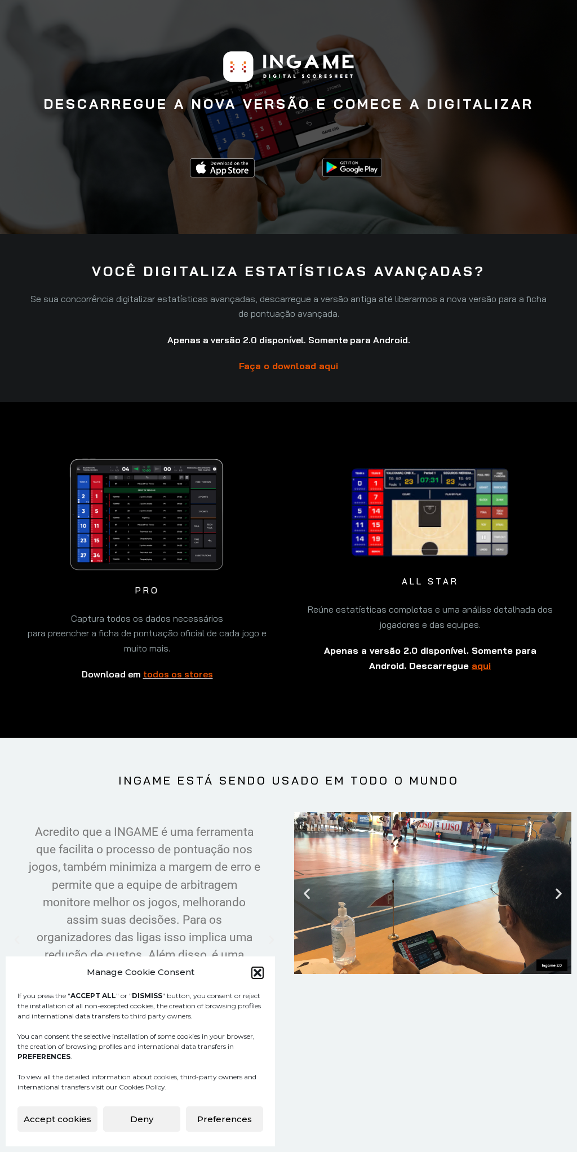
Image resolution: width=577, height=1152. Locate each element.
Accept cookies (57, 1119)
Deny (141, 1119)
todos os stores (178, 674)
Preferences (224, 1119)
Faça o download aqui (288, 365)
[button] (257, 972)
